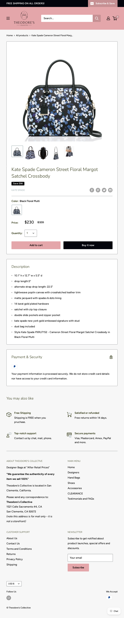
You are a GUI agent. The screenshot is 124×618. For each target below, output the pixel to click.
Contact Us (13, 543)
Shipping (11, 564)
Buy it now (88, 245)
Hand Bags (74, 477)
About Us (11, 538)
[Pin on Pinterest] (98, 190)
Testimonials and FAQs (81, 498)
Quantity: (17, 233)
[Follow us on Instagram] (8, 598)
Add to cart (36, 245)
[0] (115, 18)
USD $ (11, 583)
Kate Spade (18, 190)
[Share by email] (110, 190)
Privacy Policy (14, 559)
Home (9, 35)
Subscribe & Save (105, 3)
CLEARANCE (75, 493)
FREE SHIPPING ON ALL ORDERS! (25, 3)
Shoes (71, 483)
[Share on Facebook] (92, 190)
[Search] (97, 18)
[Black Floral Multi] (17, 210)
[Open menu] (8, 18)
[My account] (108, 18)
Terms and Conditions (19, 548)
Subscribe (78, 567)
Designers (73, 472)
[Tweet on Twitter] (104, 190)
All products (22, 35)
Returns (11, 554)
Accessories (75, 488)
